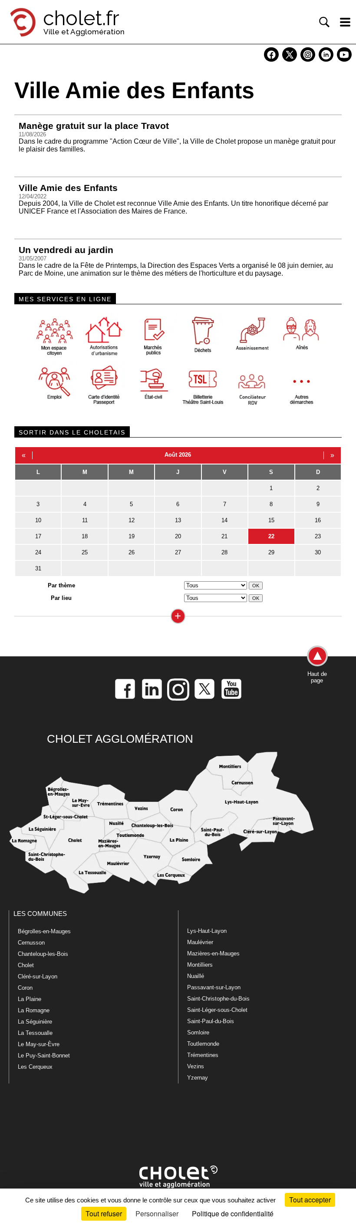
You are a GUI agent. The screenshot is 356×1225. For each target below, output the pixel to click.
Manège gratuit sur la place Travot (94, 126)
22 (271, 536)
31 (38, 568)
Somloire (198, 1032)
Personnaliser (156, 1213)
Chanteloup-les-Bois (43, 954)
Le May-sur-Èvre (38, 1044)
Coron (25, 988)
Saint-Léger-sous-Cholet (217, 1010)
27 (178, 552)
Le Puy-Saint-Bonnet (44, 1055)
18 (85, 536)
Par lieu (61, 598)
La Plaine (29, 999)
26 (132, 552)
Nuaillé (195, 976)
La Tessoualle (35, 1033)
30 (318, 552)
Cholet (26, 965)
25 (85, 552)
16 (318, 520)
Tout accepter (310, 1200)
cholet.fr (81, 18)
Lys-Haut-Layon (207, 931)
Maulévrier (200, 942)
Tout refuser (104, 1213)
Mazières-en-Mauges (213, 953)
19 (132, 536)
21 (224, 536)
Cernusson (31, 942)
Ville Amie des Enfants (68, 188)
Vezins (195, 1066)
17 (38, 536)
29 (271, 552)
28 (224, 552)
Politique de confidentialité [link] (233, 1213)
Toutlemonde (203, 1044)
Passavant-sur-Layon (214, 987)
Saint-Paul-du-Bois (210, 1021)
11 (85, 520)
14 (224, 520)
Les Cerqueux (35, 1067)
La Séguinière (35, 1021)
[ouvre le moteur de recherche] (324, 22)
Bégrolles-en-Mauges (44, 931)
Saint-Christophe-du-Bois (218, 998)
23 (318, 536)
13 (178, 520)
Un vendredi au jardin (66, 250)
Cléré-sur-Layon (37, 976)
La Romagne (33, 1010)
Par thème (61, 585)
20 (178, 536)
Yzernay (197, 1077)
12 (132, 520)
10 (38, 520)
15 (271, 520)
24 (38, 552)
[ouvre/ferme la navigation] (345, 22)
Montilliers (200, 965)
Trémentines (202, 1055)
